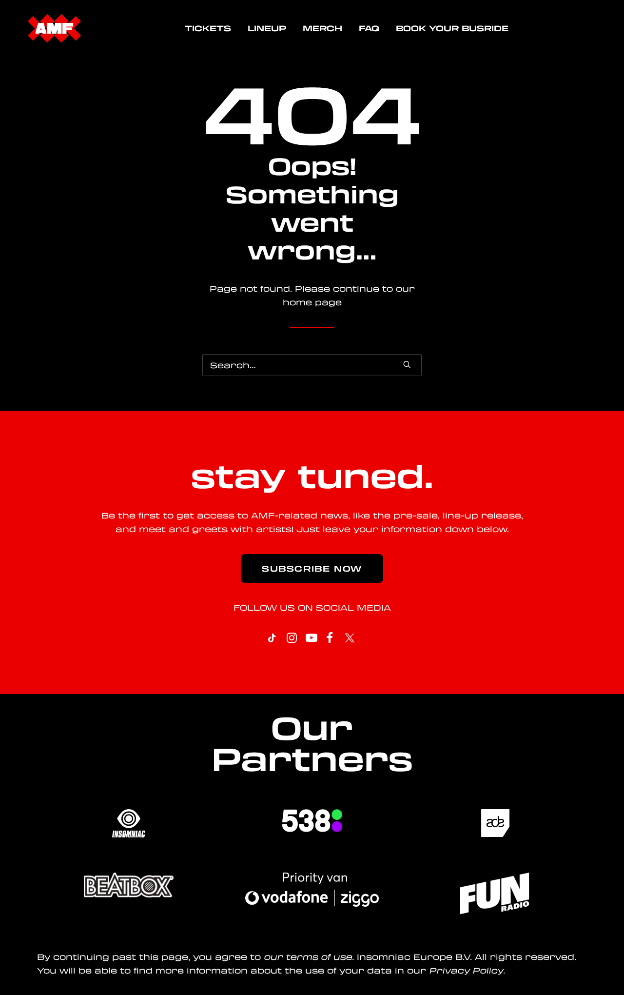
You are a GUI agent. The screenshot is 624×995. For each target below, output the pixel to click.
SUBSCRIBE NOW (312, 568)
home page (312, 302)
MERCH (322, 28)
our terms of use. (309, 956)
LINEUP (267, 28)
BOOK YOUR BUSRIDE (452, 28)
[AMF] (54, 28)
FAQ (369, 28)
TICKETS (208, 28)
